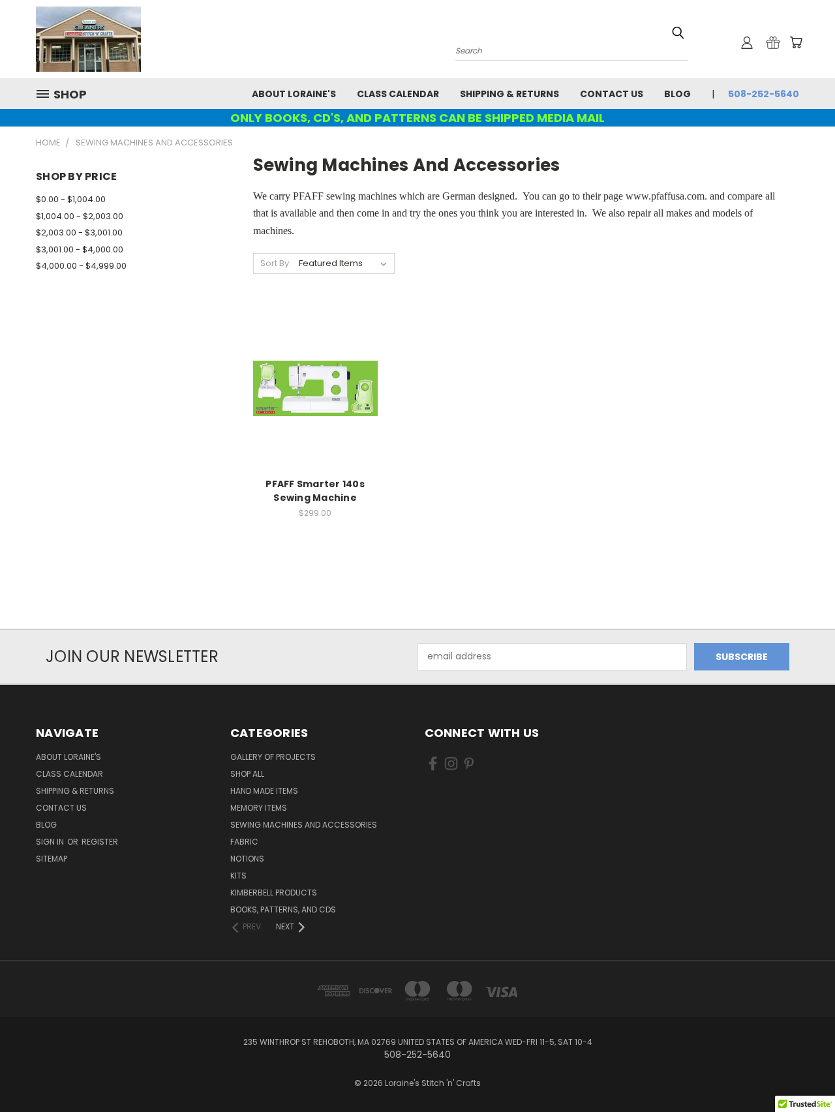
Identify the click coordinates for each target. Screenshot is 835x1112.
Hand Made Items (264, 790)
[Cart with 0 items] (795, 42)
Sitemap (51, 858)
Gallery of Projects (273, 756)
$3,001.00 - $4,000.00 (79, 249)
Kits (238, 875)
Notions (247, 858)
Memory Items (258, 807)
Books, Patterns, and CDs (283, 909)
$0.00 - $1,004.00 (71, 199)
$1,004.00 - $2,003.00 (79, 216)
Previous (801, 1071)
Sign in (51, 841)
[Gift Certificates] (773, 42)
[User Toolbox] (746, 42)
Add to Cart (315, 411)
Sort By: (275, 263)
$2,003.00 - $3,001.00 (79, 232)
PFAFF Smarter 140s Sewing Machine (315, 490)
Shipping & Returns (509, 93)
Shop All (247, 773)
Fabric (244, 841)
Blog (677, 93)
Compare (311, 387)
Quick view (315, 361)
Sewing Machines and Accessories (303, 824)
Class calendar (398, 93)
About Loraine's (294, 93)
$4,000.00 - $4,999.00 (81, 266)
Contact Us (611, 93)
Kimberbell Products (273, 892)
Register (100, 841)
